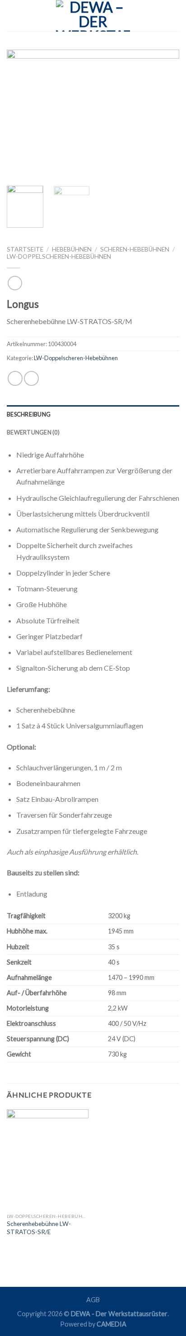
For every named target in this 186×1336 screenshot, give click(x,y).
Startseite (25, 249)
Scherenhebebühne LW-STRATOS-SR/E (39, 1227)
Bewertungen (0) (33, 432)
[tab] (93, 414)
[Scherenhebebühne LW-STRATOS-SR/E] (47, 1158)
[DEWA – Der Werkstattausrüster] (93, 16)
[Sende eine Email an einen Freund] (31, 378)
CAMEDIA (111, 1324)
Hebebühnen (72, 249)
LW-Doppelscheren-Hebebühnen (59, 256)
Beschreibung (29, 414)
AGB (93, 1300)
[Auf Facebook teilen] (15, 378)
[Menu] (12, 16)
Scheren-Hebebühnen (134, 249)
